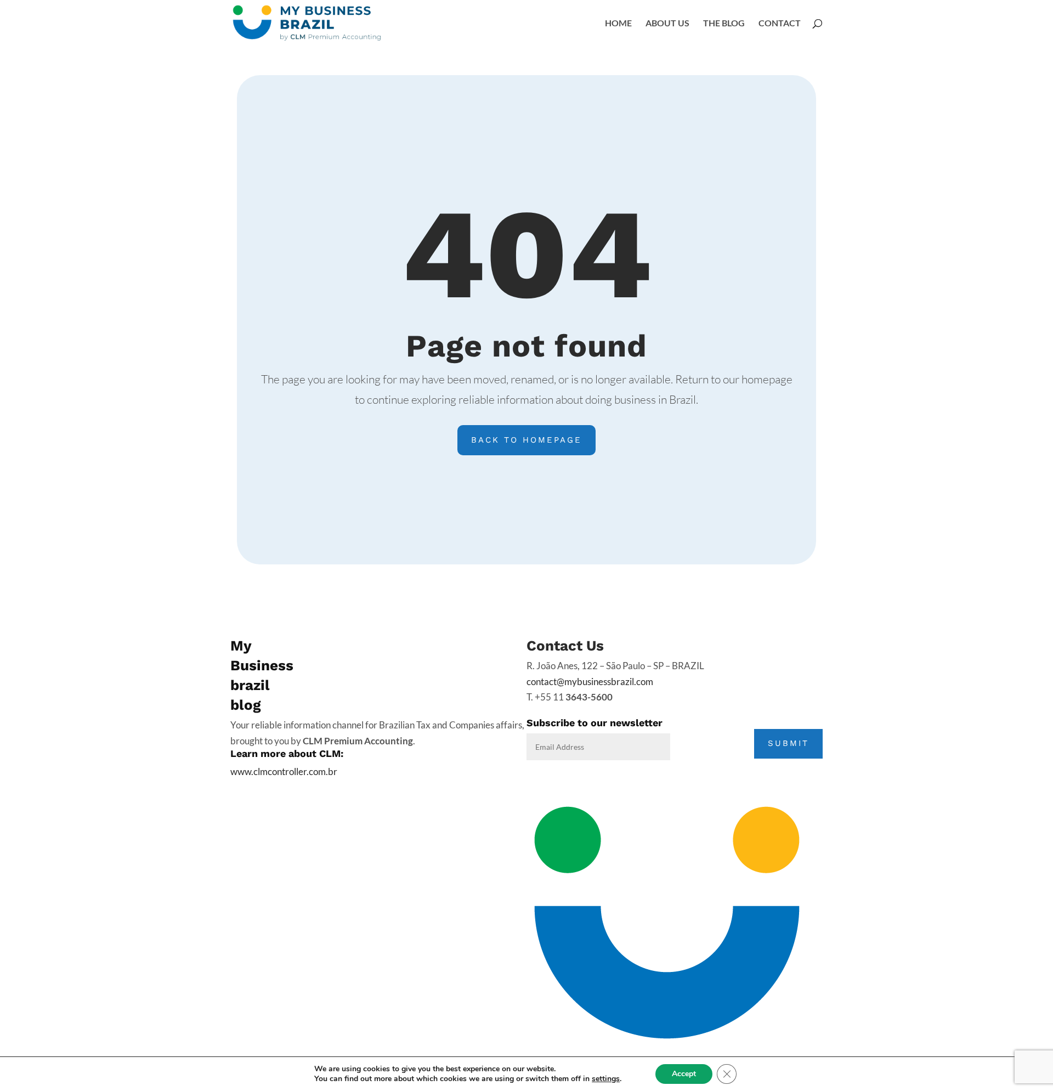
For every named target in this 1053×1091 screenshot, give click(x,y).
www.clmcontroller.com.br (283, 771)
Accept (684, 1074)
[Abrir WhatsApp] (1025, 1022)
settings (606, 1079)
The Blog (724, 23)
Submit (788, 743)
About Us (667, 23)
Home (618, 23)
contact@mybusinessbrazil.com (589, 681)
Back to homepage (526, 440)
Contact (779, 23)
